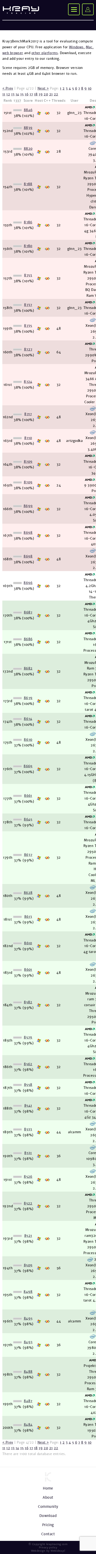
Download (48, 1515)
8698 (28, 533)
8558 (28, 1085)
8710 (28, 438)
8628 (28, 893)
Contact (48, 1534)
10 (90, 88)
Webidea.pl (58, 1550)
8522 (28, 1203)
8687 (28, 612)
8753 (28, 275)
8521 (28, 1236)
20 (46, 94)
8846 (28, 110)
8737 (28, 305)
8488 (28, 1372)
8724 (28, 382)
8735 (28, 326)
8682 (28, 668)
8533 (28, 1129)
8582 (28, 1002)
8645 (28, 819)
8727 (28, 349)
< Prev (7, 88)
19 (41, 94)
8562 (28, 1064)
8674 (28, 719)
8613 (28, 916)
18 (36, 94)
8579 (28, 1037)
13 (13, 94)
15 (22, 94)
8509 (28, 1265)
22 (56, 94)
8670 (28, 739)
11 (3, 94)
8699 (28, 506)
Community (48, 1506)
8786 (28, 222)
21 (51, 94)
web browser (12, 53)
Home (48, 1488)
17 (31, 94)
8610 (28, 943)
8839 (28, 128)
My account (88, 9)
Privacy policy (48, 1547)
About (48, 1497)
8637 (28, 855)
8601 (28, 969)
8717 (28, 414)
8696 (28, 583)
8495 (28, 1318)
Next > (43, 88)
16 (26, 94)
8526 (28, 1176)
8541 (28, 1105)
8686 (28, 639)
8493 (28, 1342)
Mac (89, 47)
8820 (28, 149)
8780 (28, 246)
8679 (28, 698)
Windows (76, 47)
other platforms (44, 53)
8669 (28, 766)
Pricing (48, 1525)
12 (8, 94)
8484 (28, 1424)
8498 (28, 1292)
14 (17, 94)
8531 (28, 1153)
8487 (28, 1401)
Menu (74, 9)
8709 (28, 461)
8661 (28, 796)
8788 (28, 184)
